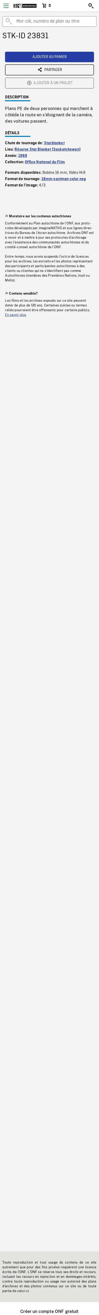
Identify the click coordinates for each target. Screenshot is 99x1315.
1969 (22, 156)
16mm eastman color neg (63, 179)
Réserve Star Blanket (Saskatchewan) (48, 149)
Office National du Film (45, 162)
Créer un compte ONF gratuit (49, 1311)
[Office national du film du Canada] (25, 6)
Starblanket (54, 143)
